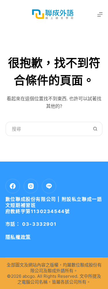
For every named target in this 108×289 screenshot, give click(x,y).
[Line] (49, 186)
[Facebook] (12, 186)
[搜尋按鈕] (95, 129)
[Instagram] (31, 186)
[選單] (100, 14)
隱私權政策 (18, 237)
